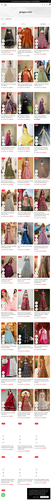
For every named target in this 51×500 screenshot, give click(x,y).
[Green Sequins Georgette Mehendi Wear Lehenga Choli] (9, 168)
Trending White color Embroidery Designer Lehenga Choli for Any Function (8, 381)
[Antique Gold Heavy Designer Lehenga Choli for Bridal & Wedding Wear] (42, 267)
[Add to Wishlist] (3, 40)
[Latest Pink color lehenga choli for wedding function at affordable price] (25, 467)
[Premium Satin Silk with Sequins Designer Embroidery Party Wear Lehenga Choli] (25, 433)
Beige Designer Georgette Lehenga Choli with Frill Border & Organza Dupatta (8, 314)
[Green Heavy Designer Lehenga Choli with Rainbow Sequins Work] (42, 467)
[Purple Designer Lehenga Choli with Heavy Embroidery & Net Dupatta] (42, 233)
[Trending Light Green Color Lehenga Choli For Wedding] (9, 433)
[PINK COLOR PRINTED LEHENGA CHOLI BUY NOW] (42, 333)
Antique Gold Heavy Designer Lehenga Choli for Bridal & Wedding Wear (41, 281)
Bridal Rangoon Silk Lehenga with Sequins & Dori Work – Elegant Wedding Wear (41, 314)
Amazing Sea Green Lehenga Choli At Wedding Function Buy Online (41, 149)
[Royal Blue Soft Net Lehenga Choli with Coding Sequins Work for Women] (25, 367)
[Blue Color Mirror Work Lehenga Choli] (25, 233)
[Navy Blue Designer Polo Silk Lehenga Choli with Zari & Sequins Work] (25, 333)
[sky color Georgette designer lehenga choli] (25, 267)
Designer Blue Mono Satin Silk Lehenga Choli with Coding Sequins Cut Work (7, 481)
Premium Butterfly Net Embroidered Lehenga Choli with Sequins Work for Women (41, 214)
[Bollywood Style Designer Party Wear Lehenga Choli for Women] (25, 71)
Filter (3, 24)
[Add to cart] (3, 44)
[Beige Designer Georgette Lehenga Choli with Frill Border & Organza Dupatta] (9, 300)
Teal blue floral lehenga (39, 446)
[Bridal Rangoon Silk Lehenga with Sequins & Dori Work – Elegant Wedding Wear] (42, 300)
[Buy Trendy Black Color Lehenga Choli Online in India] (9, 38)
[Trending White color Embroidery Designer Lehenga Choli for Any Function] (9, 367)
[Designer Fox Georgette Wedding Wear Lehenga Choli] (9, 233)
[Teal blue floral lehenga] (42, 433)
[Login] (44, 4)
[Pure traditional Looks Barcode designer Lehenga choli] (9, 103)
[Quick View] (3, 47)
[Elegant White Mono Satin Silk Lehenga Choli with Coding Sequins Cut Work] (42, 400)
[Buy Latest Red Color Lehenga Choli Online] (9, 400)
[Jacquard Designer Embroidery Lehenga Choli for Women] (9, 135)
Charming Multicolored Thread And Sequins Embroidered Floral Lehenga (41, 381)
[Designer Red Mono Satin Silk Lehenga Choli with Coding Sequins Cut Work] (25, 400)
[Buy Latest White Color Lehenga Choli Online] (9, 71)
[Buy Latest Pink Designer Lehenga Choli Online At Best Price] (25, 168)
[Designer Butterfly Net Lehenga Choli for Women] (42, 71)
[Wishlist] (47, 4)
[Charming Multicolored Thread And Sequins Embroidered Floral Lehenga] (42, 367)
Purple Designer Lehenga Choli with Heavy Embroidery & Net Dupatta (41, 248)
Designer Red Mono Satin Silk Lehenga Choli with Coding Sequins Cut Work (24, 414)
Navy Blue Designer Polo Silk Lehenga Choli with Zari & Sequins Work (25, 347)
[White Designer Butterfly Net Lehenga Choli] (9, 200)
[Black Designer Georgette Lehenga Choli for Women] (25, 103)
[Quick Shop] (36, 77)
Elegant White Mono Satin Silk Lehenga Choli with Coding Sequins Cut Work (41, 414)
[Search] (42, 4)
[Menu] (2, 4)
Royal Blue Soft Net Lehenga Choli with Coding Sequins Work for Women (25, 381)
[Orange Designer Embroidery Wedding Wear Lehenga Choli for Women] (25, 38)
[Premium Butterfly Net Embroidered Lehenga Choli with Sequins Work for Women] (42, 200)
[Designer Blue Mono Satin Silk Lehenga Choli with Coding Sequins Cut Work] (9, 467)
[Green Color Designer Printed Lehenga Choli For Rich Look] (25, 200)
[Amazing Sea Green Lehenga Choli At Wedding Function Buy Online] (42, 135)
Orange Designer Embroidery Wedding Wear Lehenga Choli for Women (25, 52)
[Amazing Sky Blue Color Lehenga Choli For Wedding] (9, 333)
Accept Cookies (44, 497)
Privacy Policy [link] (36, 496)
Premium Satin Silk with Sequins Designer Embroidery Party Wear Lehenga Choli (25, 447)
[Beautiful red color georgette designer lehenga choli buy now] (25, 300)
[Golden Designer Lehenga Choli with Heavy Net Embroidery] (42, 168)
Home (2, 19)
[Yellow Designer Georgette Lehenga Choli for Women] (25, 135)
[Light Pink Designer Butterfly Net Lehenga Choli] (42, 38)
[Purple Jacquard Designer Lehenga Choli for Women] (42, 103)
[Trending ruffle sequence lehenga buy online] (9, 267)
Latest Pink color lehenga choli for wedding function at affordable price (25, 481)
